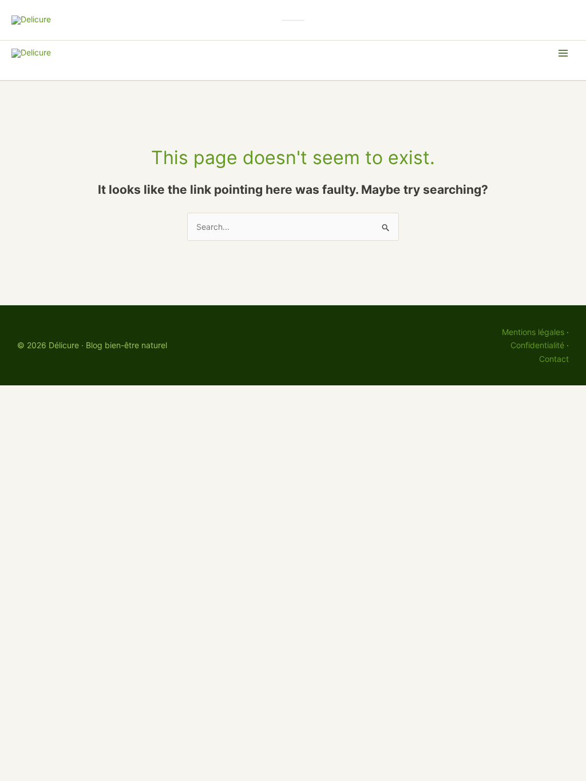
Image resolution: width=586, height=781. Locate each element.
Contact (554, 359)
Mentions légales (533, 332)
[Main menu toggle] (563, 53)
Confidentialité (537, 345)
